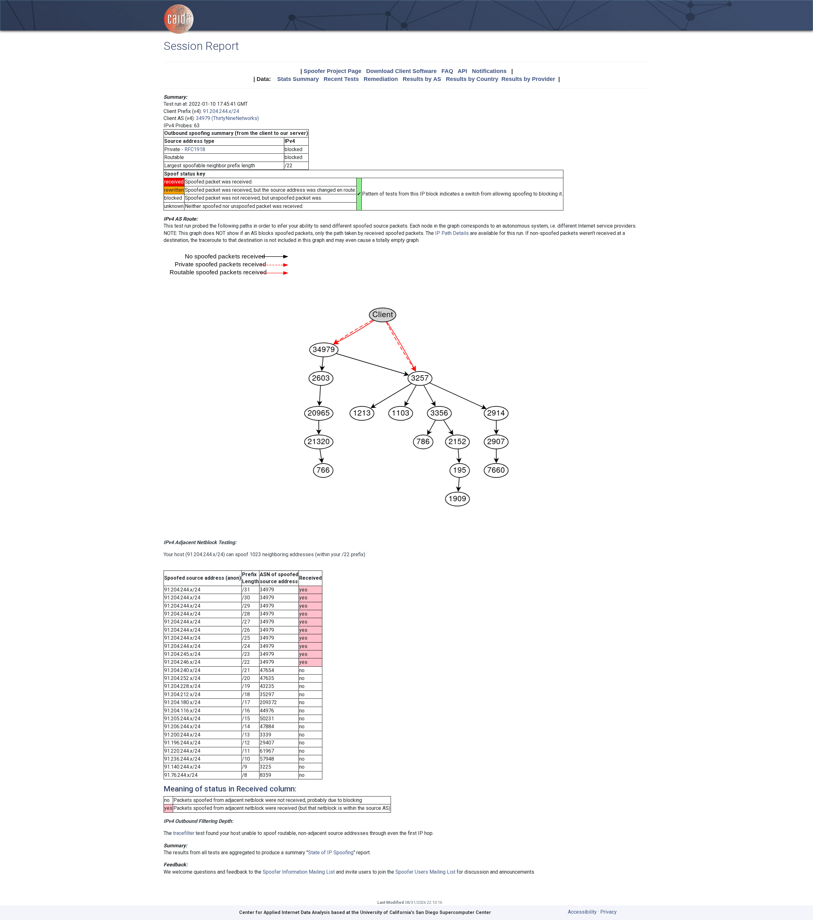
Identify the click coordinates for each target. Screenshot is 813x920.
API (462, 71)
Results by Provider (528, 79)
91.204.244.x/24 (221, 111)
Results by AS (422, 79)
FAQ (447, 71)
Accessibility (582, 912)
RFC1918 (195, 149)
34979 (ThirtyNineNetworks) (227, 118)
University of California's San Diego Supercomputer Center (425, 912)
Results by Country (472, 79)
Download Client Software (401, 71)
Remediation (381, 79)
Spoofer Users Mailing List (425, 872)
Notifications (489, 71)
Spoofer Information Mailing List (299, 872)
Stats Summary (298, 79)
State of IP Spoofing (330, 853)
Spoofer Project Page (332, 71)
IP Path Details (452, 233)
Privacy (608, 912)
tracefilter (183, 833)
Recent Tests (341, 79)
